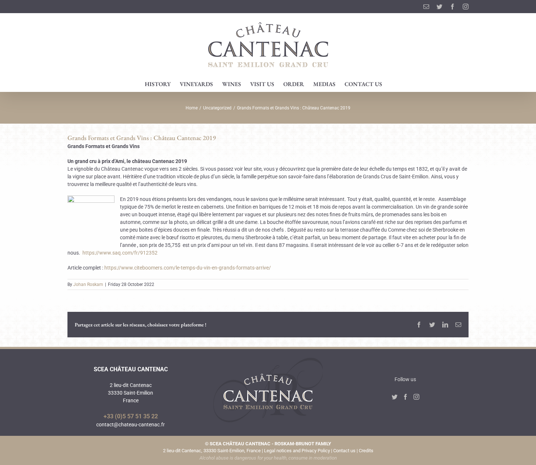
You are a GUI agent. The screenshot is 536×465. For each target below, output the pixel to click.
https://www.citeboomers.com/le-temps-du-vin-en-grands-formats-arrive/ (187, 268)
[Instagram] (416, 397)
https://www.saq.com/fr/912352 (120, 253)
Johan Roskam (88, 284)
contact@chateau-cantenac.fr (130, 424)
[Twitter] (394, 397)
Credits (366, 450)
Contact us (344, 450)
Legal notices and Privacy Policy (297, 450)
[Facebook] (405, 397)
